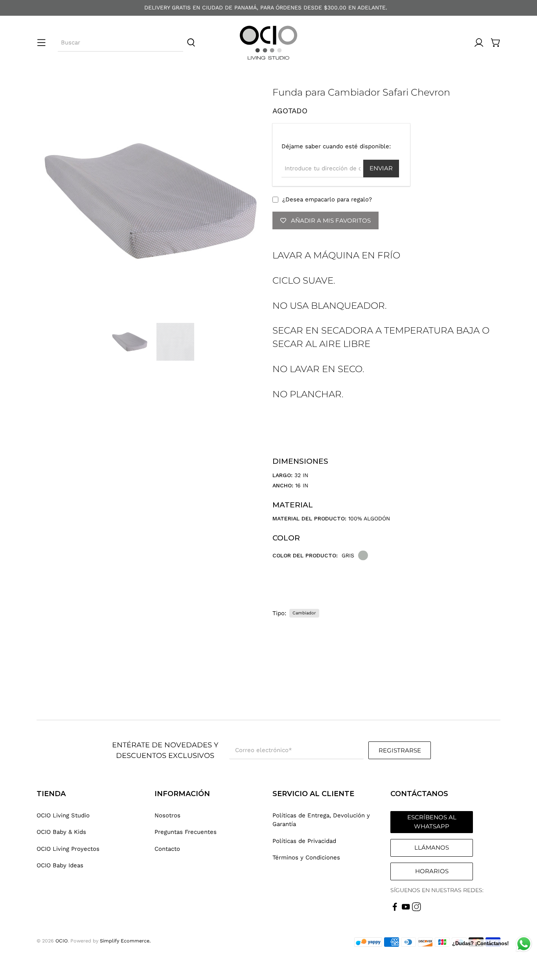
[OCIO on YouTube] (405, 909)
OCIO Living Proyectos (68, 848)
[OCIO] (268, 43)
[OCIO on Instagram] (416, 909)
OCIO (61, 941)
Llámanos (431, 847)
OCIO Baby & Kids (61, 831)
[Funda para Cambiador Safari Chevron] (151, 201)
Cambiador (304, 613)
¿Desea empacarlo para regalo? (327, 199)
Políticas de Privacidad (304, 841)
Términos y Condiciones (306, 857)
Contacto (167, 848)
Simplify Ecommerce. (125, 941)
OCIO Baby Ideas (60, 865)
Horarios (432, 871)
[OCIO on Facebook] (394, 909)
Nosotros (167, 815)
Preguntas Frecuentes (185, 831)
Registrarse (400, 750)
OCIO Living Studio (63, 815)
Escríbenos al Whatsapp (431, 821)
